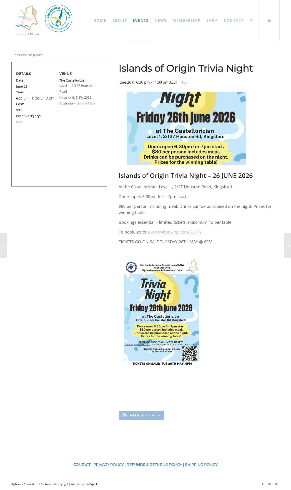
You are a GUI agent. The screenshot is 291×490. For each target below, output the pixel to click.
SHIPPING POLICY (201, 465)
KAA (19, 122)
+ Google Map (84, 103)
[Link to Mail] (276, 483)
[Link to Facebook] (262, 483)
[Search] (251, 20)
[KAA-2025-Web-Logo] (44, 20)
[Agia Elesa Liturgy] (287, 245)
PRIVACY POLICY (108, 465)
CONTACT (81, 465)
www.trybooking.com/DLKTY (174, 232)
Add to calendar (142, 415)
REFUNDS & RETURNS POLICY (154, 465)
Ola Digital (91, 484)
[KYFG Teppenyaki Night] (3, 245)
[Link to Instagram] (269, 483)
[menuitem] (99, 20)
